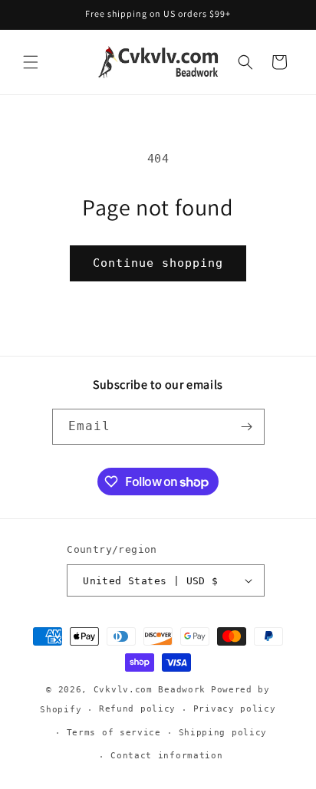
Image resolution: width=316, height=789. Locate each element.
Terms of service (114, 733)
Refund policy (137, 709)
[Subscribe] (247, 427)
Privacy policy (234, 709)
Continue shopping (158, 263)
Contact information (166, 756)
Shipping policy (223, 733)
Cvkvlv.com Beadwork (150, 690)
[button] (31, 62)
